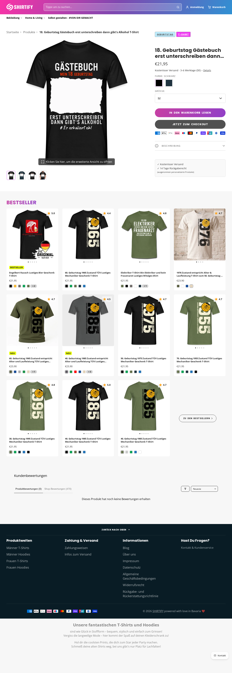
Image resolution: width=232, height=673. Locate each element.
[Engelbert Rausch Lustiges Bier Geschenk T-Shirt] (11, 236)
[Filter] (185, 489)
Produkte (29, 32)
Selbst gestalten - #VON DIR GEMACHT (70, 17)
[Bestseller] (198, 418)
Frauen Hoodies (17, 567)
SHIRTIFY (158, 611)
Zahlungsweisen (76, 548)
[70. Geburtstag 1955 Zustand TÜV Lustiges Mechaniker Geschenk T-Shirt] (179, 321)
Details (207, 70)
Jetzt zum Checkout (190, 124)
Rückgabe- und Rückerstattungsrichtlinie (140, 593)
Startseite (12, 32)
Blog (126, 548)
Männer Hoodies (18, 554)
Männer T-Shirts (17, 548)
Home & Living (33, 17)
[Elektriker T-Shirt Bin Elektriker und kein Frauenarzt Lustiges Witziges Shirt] (123, 236)
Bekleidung (13, 17)
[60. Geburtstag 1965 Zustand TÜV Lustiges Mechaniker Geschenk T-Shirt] (67, 236)
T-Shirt (183, 34)
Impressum (131, 561)
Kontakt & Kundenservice (197, 548)
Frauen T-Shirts (17, 561)
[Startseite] (19, 7)
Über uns (129, 554)
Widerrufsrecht (133, 585)
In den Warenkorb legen (190, 113)
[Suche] (178, 7)
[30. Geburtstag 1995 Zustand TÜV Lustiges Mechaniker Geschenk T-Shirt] (11, 407)
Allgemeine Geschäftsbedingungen (139, 576)
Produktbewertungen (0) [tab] (28, 488)
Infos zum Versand (78, 554)
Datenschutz (131, 567)
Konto (195, 7)
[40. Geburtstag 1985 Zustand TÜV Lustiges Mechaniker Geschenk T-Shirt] (67, 407)
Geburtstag (165, 34)
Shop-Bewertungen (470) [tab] (58, 488)
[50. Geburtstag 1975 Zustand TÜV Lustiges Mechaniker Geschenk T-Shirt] (123, 321)
